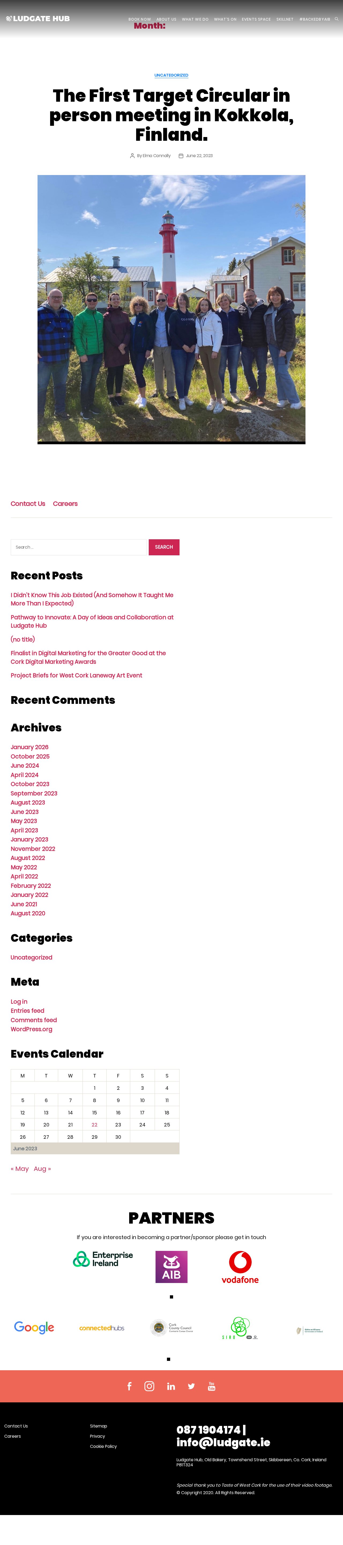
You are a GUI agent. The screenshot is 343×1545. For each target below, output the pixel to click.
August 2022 (28, 858)
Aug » (42, 1168)
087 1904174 (209, 1429)
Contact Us (28, 503)
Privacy (97, 1436)
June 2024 (25, 765)
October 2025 (30, 756)
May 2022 (24, 867)
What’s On (225, 19)
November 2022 (33, 849)
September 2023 (34, 793)
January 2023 (29, 839)
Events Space (256, 19)
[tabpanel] (103, 1259)
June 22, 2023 (199, 156)
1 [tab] (171, 1297)
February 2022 (31, 886)
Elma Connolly (157, 156)
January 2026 (30, 747)
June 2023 (25, 812)
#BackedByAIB (314, 19)
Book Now (140, 19)
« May (20, 1168)
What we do (195, 19)
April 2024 (25, 775)
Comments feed (34, 1020)
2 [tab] (174, 1359)
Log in (19, 1001)
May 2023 (24, 821)
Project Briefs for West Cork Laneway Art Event (76, 675)
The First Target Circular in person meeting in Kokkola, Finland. (171, 115)
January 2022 (29, 895)
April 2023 (24, 830)
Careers (65, 503)
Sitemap (98, 1426)
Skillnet (285, 19)
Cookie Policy (103, 1446)
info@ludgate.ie (223, 1442)
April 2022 (24, 876)
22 (95, 1124)
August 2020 (28, 913)
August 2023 (28, 802)
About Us (166, 19)
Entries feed (27, 1011)
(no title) (23, 639)
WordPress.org (31, 1029)
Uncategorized (171, 75)
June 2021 (24, 904)
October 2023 (30, 784)
